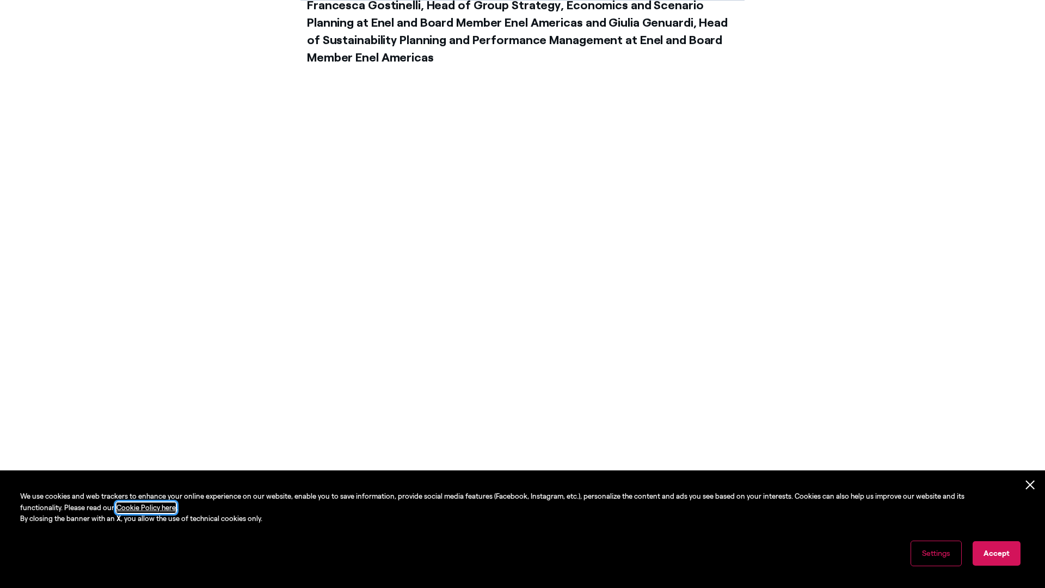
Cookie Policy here (146, 508)
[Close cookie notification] (1030, 485)
